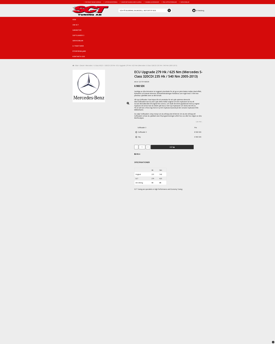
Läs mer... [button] (199, 122)
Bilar (76, 65)
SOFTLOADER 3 (78, 35)
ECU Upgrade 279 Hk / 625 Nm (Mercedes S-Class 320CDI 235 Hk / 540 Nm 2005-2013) (146, 65)
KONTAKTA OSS (79, 56)
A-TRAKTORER (78, 46)
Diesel (82, 65)
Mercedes (89, 65)
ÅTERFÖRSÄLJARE (79, 51)
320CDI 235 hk (110, 65)
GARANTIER (77, 30)
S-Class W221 (98, 65)
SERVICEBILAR (78, 41)
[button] (198, 10)
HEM (74, 20)
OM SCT (76, 25)
